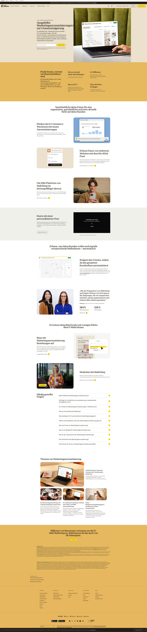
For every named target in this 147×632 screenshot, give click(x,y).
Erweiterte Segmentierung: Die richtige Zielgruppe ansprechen (50, 503)
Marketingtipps (56, 593)
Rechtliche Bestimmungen (61, 627)
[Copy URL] (92, 224)
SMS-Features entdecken (42, 198)
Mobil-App (41, 607)
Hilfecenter (97, 596)
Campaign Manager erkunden (42, 354)
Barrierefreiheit (85, 600)
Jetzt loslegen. (94, 2)
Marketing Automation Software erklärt (37, 579)
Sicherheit (41, 604)
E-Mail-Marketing (42, 596)
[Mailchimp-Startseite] (5, 6)
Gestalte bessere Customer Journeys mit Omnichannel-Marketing (94, 472)
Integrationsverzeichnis (57, 598)
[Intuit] (3, 0)
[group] (112, 6)
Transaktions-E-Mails (43, 598)
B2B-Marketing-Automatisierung (35, 581)
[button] (112, 6)
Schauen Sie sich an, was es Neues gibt (87, 380)
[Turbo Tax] (7, 0)
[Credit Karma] (12, 0)
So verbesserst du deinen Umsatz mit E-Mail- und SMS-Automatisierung (73, 504)
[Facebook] (69, 621)
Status (41, 605)
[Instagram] (74, 621)
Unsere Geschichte (86, 593)
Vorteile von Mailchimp (43, 593)
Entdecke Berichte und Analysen (87, 165)
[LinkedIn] (77, 621)
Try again (91, 226)
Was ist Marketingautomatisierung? (36, 577)
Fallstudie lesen (82, 312)
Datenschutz (96, 626)
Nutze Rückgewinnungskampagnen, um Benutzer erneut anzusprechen (95, 505)
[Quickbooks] (17, 0)
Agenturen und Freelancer (72, 593)
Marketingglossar (56, 596)
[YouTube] (80, 621)
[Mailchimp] (22, 0)
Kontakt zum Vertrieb (99, 598)
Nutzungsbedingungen (101, 626)
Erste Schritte (73, 539)
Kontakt (96, 593)
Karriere (84, 598)
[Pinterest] (83, 621)
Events (69, 596)
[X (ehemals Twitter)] (72, 621)
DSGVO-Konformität (43, 602)
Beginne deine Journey (42, 232)
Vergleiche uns (42, 600)
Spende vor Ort (85, 596)
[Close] (145, 630)
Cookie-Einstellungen (68, 627)
